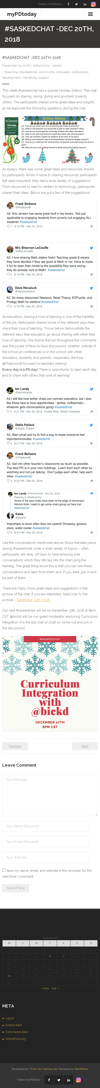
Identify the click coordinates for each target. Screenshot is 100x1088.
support (43, 77)
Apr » (55, 988)
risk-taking (29, 77)
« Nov (45, 988)
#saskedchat (28, 72)
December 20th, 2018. (34, 600)
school (57, 65)
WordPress (81, 1069)
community (47, 72)
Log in (10, 1018)
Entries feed (14, 1025)
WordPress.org (16, 1039)
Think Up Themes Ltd (43, 1069)
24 (9, 975)
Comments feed (17, 1032)
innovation (63, 72)
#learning (11, 72)
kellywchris (41, 65)
